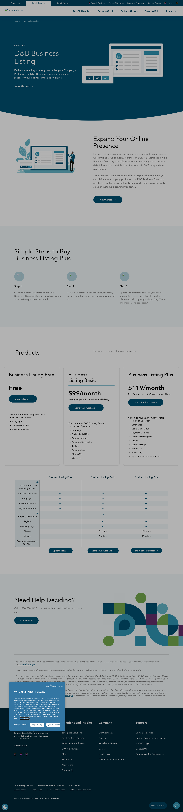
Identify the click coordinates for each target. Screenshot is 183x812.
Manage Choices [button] (20, 725)
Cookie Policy (25, 718)
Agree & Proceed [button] (53, 725)
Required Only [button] (37, 725)
